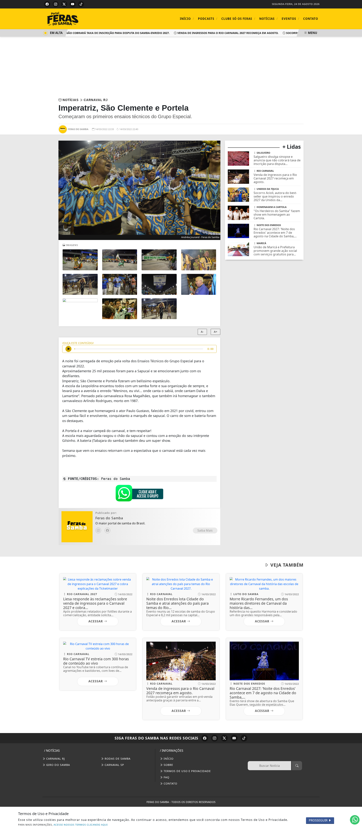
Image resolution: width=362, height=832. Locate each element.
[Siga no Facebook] (47, 4)
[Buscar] (297, 765)
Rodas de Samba (117, 758)
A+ (215, 331)
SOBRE (168, 765)
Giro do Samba (57, 765)
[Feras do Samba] (75, 18)
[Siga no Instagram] (56, 4)
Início (187, 18)
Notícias (268, 18)
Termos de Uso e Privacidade (187, 771)
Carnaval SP (114, 765)
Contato (310, 19)
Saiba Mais (205, 530)
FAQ (166, 777)
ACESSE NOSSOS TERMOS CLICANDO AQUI (81, 824)
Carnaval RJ (55, 758)
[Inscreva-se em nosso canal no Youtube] (234, 738)
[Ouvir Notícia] (68, 349)
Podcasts (208, 18)
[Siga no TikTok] (81, 4)
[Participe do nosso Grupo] (139, 494)
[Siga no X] (64, 4)
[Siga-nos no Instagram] (214, 738)
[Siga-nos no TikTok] (244, 738)
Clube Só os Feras (238, 18)
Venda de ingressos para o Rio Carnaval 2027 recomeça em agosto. (217, 33)
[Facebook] (107, 530)
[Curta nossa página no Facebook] (204, 738)
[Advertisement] (181, 65)
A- (202, 331)
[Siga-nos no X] (224, 738)
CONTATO (170, 783)
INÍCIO (168, 758)
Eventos (290, 18)
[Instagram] (98, 530)
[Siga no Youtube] (73, 4)
